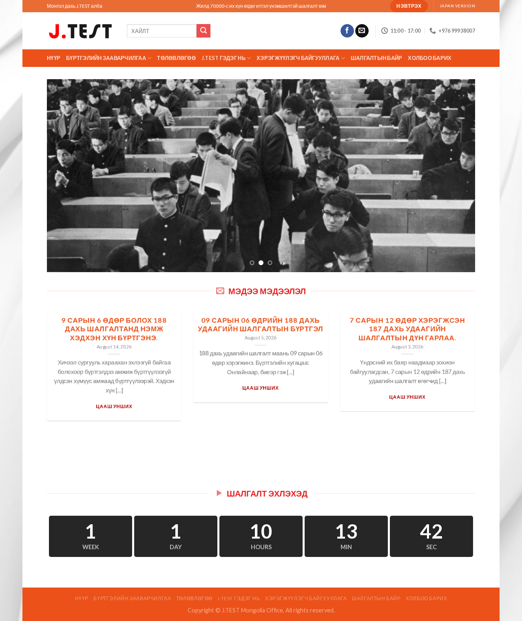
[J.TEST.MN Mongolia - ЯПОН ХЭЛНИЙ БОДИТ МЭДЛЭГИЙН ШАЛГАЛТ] (81, 30)
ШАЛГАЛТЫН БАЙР (377, 58)
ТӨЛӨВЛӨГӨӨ (176, 58)
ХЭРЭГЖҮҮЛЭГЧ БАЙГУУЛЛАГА (298, 58)
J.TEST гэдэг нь (223, 58)
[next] (456, 175)
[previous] (65, 175)
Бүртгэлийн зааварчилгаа (106, 58)
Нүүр (53, 58)
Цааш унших (114, 405)
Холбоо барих (429, 58)
